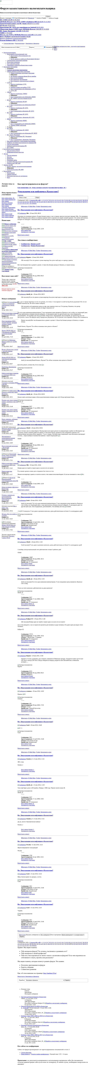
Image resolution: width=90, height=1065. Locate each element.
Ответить (20, 195)
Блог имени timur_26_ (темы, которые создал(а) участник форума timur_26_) (42, 187)
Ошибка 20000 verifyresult (18, 125)
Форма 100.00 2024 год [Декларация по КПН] (9, 525)
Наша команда (25, 1054)
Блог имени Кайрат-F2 (28, 640)
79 (32, 203)
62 (72, 202)
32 (20, 202)
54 (58, 202)
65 (78, 202)
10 (52, 200)
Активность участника (28, 232)
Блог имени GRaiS (26, 449)
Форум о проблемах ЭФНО (19, 93)
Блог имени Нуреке (27, 279)
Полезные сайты (12, 160)
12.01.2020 (20, 35)
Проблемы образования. (9, 367)
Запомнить (49, 47)
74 (23, 203)
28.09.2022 (7, 25)
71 (18, 203)
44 (41, 202)
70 (87, 202)
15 (60, 200)
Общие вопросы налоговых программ (18, 71)
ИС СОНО (10, 147)
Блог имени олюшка (27, 710)
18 (66, 200)
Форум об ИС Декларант (7, 247)
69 (85, 202)
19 (67, 200)
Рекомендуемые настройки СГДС (21, 87)
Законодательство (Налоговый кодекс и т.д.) (9, 257)
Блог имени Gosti (26, 527)
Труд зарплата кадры (13, 63)
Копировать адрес (46, 206)
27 (81, 200)
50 (51, 202)
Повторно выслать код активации (17, 176)
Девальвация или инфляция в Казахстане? (38, 191)
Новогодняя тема (7, 471)
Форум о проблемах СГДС (18, 84)
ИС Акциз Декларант (13, 135)
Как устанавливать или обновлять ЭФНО (23, 97)
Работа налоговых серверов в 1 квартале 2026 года (10, 374)
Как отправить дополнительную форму (22, 81)
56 (62, 202)
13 (57, 200)
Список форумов (9, 43)
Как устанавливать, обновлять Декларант (23, 139)
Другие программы (13, 144)
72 (20, 203)
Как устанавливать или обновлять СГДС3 (23, 89)
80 (34, 203)
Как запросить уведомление (19, 79)
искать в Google (53, 18)
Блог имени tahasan (7, 217)
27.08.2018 (11, 40)
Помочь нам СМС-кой (13, 163)
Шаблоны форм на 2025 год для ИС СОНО (9, 341)
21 (71, 200)
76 (27, 203)
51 (53, 202)
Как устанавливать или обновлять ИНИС (23, 124)
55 (60, 202)
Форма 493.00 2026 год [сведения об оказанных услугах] (9, 359)
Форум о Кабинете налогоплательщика (13, 38)
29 (85, 200)
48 (48, 202)
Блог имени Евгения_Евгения (7, 201)
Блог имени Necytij (27, 858)
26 (80, 200)
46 (44, 202)
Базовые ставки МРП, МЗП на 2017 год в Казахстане (37, 1035)
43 (39, 202)
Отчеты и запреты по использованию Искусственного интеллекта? (8, 497)
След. (24, 934)
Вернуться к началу (23, 235)
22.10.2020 (24, 29)
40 (34, 202)
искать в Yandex (41, 18)
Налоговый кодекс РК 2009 (15, 169)
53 (57, 202)
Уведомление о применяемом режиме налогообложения (8, 438)
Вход (55, 49)
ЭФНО (9, 92)
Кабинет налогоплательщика (8, 238)
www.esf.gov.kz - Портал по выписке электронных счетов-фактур (10, 304)
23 (74, 200)
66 (80, 202)
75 (25, 203)
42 (37, 202)
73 (21, 203)
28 (83, 200)
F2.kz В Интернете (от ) (24, 18)
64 (76, 202)
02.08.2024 (10, 20)
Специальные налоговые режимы (17, 60)
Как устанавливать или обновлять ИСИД (23, 105)
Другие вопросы (12, 155)
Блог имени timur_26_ (8, 198)
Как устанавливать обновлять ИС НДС (22, 111)
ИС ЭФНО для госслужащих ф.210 (21, 98)
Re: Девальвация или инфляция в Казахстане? (35, 210)
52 (55, 202)
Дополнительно (19, 43)
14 (59, 200)
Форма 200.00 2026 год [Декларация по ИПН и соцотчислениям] (9, 332)
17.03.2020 (6, 33)
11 (53, 200)
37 (29, 202)
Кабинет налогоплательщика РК (17, 146)
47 (46, 202)
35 (25, 202)
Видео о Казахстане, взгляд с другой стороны (10, 350)
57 (64, 202)
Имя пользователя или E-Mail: (10, 47)
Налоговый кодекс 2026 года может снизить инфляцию (9, 455)
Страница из (35, 200)
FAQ (55, 48)
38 (30, 202)
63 (74, 202)
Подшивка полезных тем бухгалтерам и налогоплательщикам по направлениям (9, 262)
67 (81, 202)
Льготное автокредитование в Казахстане (33, 997)
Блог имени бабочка (8, 215)
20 (69, 200)
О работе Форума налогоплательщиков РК (20, 161)
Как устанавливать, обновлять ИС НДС (22, 117)
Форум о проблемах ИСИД (19, 101)
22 (73, 200)
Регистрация (11, 173)
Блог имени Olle (26, 230)
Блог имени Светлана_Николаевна (8, 206)
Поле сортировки (56, 934)
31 (18, 202)
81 (36, 203)
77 (29, 203)
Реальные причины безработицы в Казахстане (35, 1025)
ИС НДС (9, 106)
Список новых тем (10, 225)
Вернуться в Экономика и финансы (28, 976)
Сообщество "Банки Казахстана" (33, 246)
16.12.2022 (19, 23)
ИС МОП (10, 128)
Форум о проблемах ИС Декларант (21, 136)
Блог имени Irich (7, 204)
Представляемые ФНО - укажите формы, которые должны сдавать (9, 322)
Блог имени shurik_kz (27, 342)
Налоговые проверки (13, 62)
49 (50, 202)
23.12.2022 (25, 22)
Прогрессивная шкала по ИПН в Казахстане (34, 1006)
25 (78, 200)
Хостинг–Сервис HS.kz (8, 537)
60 (69, 202)
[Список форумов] (6, 4)
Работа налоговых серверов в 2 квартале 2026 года (10, 314)
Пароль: (31, 47)
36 (27, 202)
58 (65, 202)
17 (64, 200)
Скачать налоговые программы (17, 70)
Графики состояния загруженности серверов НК (21, 142)
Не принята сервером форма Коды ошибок (23, 76)
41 (36, 202)
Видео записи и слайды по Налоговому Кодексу (25, 59)
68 (83, 202)
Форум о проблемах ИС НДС (19, 108)
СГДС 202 (14, 90)
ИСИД (9, 100)
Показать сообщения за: (33, 934)
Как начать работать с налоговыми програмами (21, 141)
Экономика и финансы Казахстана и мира (19, 65)
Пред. (20, 934)
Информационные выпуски (15, 152)
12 (55, 200)
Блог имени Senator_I (27, 769)
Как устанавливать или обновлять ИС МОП (24, 133)
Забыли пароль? (12, 174)
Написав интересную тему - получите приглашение (69, 46)
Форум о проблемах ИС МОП (20, 130)
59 (67, 202)
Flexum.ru (31, 18)
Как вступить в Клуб (13, 150)
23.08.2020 (14, 31)
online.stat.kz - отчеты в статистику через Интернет (10, 392)
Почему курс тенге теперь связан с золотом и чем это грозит (10, 401)
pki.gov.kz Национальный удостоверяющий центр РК (10, 479)
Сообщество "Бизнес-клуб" (31, 244)
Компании (10, 158)
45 (43, 202)
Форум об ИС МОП (11, 244)
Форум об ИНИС (10, 242)
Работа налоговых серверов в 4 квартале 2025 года (10, 464)
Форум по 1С (9, 254)
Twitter (38, 206)
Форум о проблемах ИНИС (19, 120)
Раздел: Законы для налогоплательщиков (19, 166)
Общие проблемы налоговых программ (22, 73)
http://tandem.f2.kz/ (49, 973)
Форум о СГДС (9, 236)
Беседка (9, 157)
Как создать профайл (17, 78)
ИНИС (9, 119)
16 (62, 200)
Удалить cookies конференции (40, 1054)
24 (76, 200)
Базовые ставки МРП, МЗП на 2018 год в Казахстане (37, 1016)
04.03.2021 (22, 27)
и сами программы (10, 251)
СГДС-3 (9, 82)
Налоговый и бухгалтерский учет (17, 54)
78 (30, 203)
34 (23, 202)
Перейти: (22, 980)
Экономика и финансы (32, 43)
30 (87, 200)
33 (21, 202)
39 (32, 202)
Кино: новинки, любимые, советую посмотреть (10, 419)
